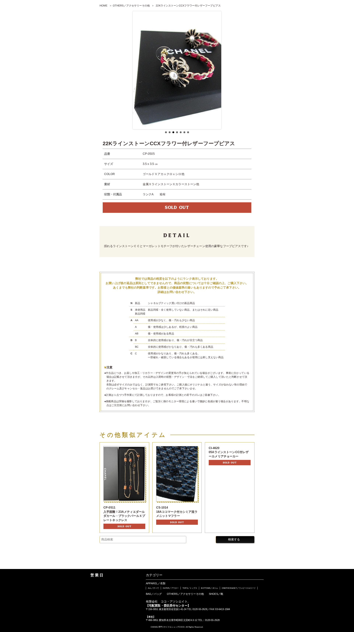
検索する (234, 539)
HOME (103, 5)
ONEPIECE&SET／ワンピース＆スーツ (239, 588)
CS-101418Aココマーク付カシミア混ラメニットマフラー (176, 511)
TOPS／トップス (190, 588)
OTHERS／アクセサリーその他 (131, 5)
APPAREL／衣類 (155, 583)
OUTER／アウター (171, 588)
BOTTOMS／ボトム (209, 588)
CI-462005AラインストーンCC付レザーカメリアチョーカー (229, 452)
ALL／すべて (153, 588)
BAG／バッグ (154, 593)
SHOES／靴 (216, 593)
